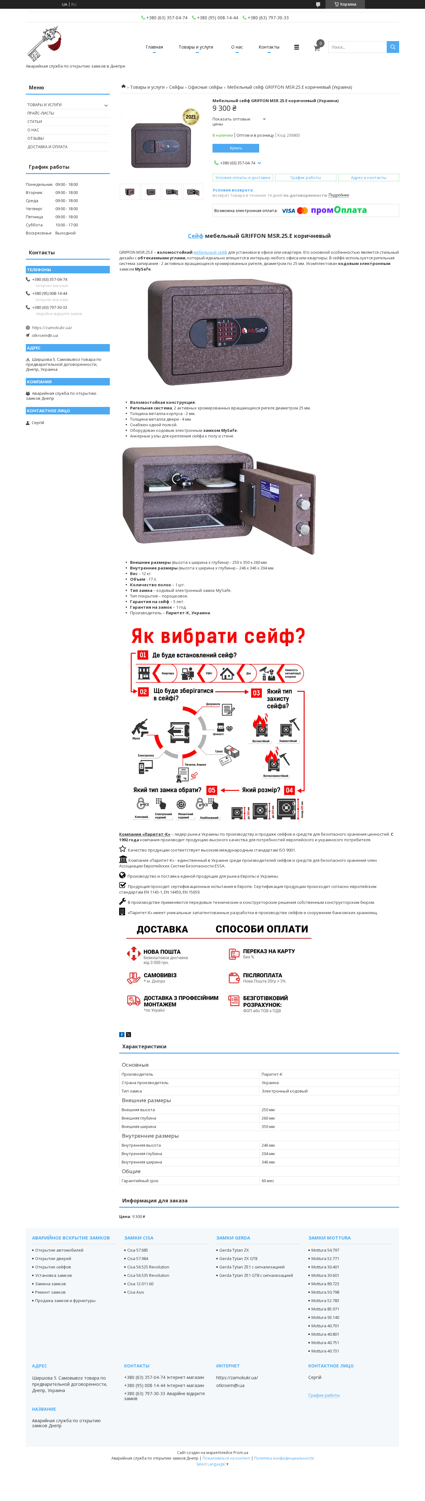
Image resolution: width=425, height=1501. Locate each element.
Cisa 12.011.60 (140, 1283)
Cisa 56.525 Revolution (148, 1267)
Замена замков (50, 1283)
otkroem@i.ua (45, 335)
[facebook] (121, 1035)
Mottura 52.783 (325, 1300)
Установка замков (53, 1275)
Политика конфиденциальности (284, 1458)
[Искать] (393, 47)
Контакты (269, 47)
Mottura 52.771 (325, 1258)
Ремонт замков (50, 1292)
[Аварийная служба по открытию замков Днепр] (44, 44)
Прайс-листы (40, 113)
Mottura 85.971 (325, 1309)
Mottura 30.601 (325, 1275)
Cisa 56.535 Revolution (148, 1275)
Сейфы (176, 87)
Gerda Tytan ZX (234, 1250)
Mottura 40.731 (325, 1351)
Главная (154, 47)
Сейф (195, 235)
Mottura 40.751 (325, 1342)
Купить (236, 148)
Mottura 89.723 (325, 1283)
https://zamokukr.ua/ (52, 327)
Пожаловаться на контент (226, 1458)
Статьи (34, 121)
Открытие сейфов (53, 1267)
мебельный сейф (210, 252)
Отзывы (35, 138)
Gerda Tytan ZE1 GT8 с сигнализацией (256, 1275)
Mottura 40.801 (325, 1334)
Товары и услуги (196, 47)
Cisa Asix (135, 1292)
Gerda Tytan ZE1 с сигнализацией (252, 1267)
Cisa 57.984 (137, 1258)
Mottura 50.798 (325, 1292)
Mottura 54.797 (325, 1250)
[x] (128, 1035)
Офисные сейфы (205, 87)
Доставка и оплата (47, 146)
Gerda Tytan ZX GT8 (238, 1258)
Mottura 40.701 (325, 1326)
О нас (237, 47)
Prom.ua (240, 1452)
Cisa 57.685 (137, 1250)
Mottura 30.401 (325, 1267)
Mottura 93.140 (325, 1317)
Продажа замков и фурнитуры (65, 1300)
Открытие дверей (53, 1258)
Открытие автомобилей (59, 1250)
